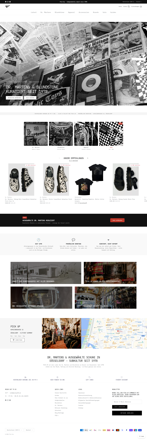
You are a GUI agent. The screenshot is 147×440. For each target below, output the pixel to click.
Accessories (84, 12)
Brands (96, 12)
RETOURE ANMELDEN (127, 413)
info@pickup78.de (15, 393)
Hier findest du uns (61, 398)
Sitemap (80, 408)
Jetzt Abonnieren (119, 406)
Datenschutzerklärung (85, 395)
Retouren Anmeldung (61, 408)
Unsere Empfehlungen (74, 158)
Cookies (80, 405)
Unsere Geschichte (60, 393)
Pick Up (11, 434)
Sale (104, 12)
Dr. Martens (46, 12)
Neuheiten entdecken (14, 97)
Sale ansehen (30, 97)
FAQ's (56, 415)
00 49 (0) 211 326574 (21, 396)
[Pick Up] (7, 6)
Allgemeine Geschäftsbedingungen (88, 400)
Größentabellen (59, 400)
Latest (34, 12)
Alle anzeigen (73, 160)
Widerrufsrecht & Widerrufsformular (89, 398)
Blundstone (59, 12)
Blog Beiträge (59, 413)
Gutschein (58, 410)
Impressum (81, 393)
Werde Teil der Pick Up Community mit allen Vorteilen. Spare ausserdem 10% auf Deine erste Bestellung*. (125, 394)
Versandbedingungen (84, 403)
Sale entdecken (117, 220)
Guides (113, 12)
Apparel (71, 12)
